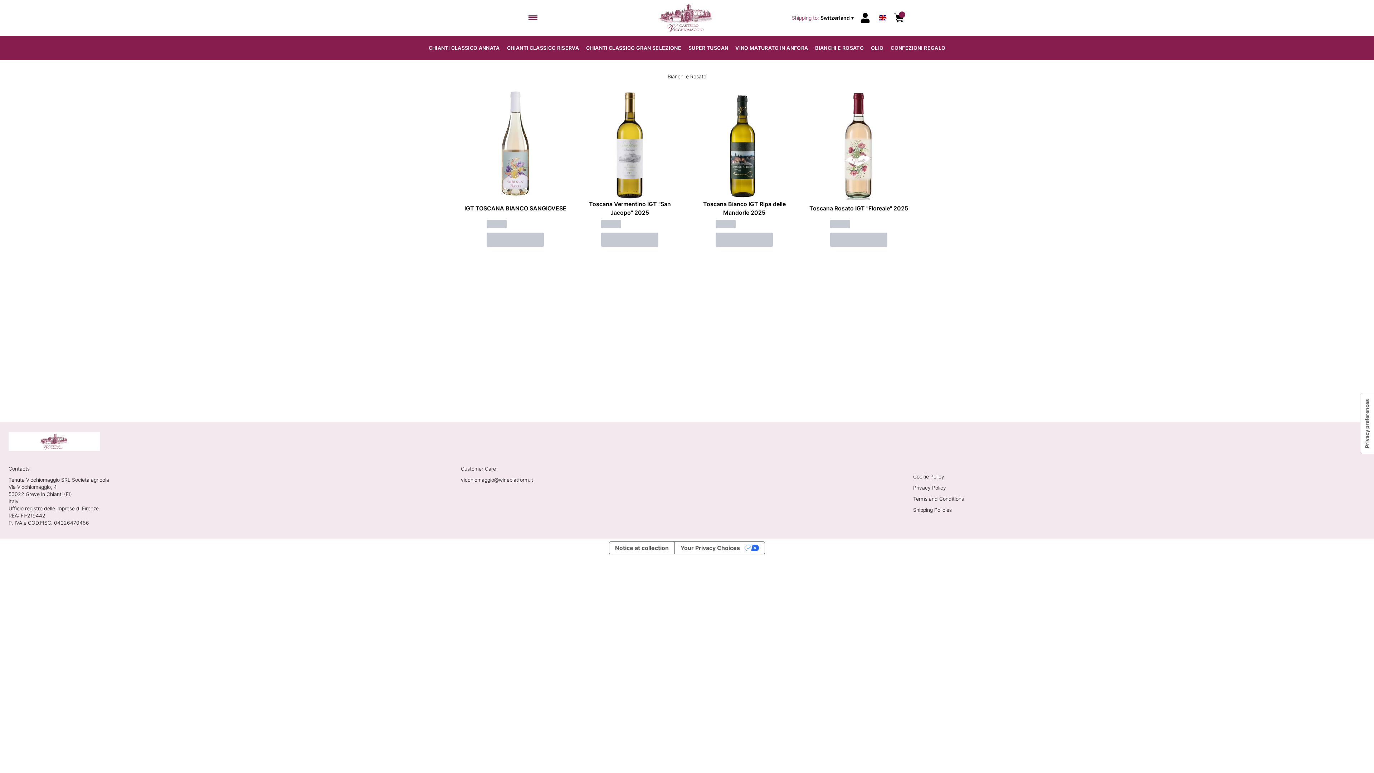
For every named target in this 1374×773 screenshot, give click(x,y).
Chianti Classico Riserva (543, 48)
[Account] (865, 18)
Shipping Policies (932, 510)
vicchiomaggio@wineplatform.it (497, 480)
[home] (687, 18)
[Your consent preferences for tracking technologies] (1367, 423)
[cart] (899, 18)
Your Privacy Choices (710, 547)
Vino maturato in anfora (771, 48)
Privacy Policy (929, 488)
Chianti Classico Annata (464, 48)
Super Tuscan (708, 48)
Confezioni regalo (918, 48)
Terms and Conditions (938, 499)
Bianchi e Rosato (839, 48)
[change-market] (823, 17)
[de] (883, 8)
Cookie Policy (928, 476)
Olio (877, 48)
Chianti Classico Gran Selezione (633, 48)
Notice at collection (642, 547)
